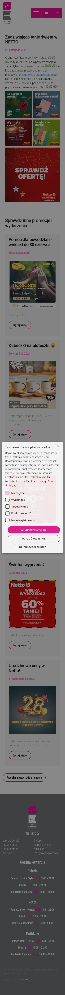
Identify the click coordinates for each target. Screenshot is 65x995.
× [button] (58, 446)
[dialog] (32, 497)
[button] (32, 547)
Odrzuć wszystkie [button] (33, 538)
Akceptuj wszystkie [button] (33, 529)
